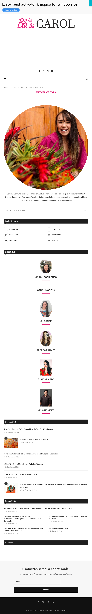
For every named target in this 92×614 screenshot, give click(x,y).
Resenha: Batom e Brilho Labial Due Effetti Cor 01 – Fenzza (28, 429)
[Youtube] (52, 71)
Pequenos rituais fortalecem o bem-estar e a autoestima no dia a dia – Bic (38, 508)
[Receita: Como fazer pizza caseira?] (11, 443)
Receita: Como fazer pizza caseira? (34, 439)
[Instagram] (48, 71)
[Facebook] (39, 71)
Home (6, 87)
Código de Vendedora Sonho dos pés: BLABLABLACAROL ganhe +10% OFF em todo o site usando (22, 518)
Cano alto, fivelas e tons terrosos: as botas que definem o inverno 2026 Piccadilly (23, 529)
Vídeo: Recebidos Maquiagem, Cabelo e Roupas (23, 464)
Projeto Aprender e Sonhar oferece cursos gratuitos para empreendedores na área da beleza (53, 485)
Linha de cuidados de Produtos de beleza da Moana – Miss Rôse (68, 517)
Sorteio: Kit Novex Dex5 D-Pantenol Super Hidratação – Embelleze (31, 454)
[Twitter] (43, 71)
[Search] (87, 79)
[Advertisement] (46, 50)
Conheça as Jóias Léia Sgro (58, 528)
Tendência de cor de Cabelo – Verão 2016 (20, 474)
